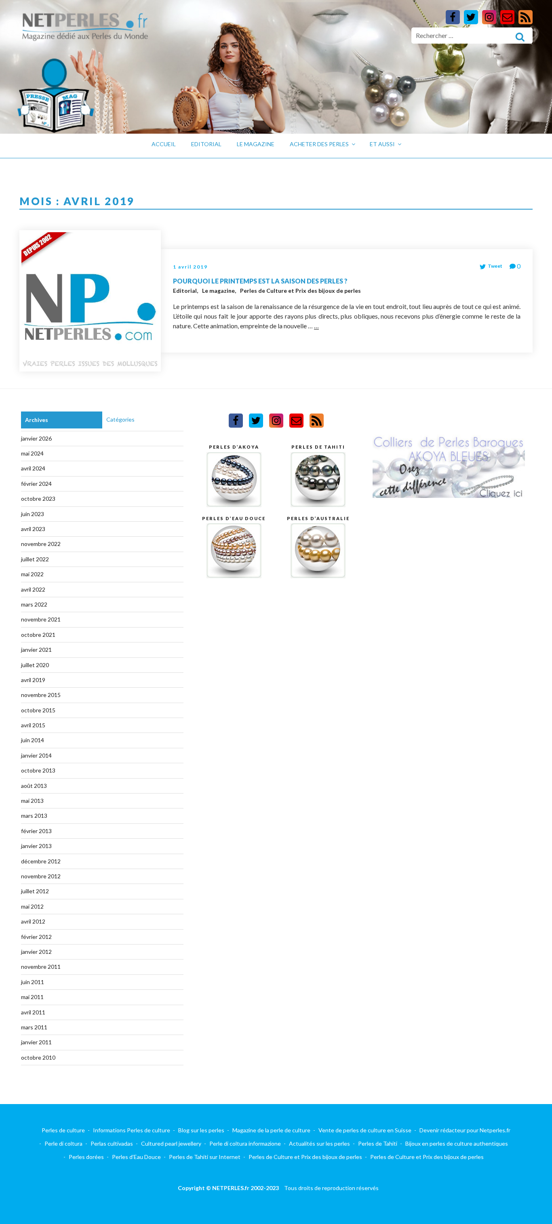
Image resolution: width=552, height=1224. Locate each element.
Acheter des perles (319, 144)
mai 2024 (32, 453)
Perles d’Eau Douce (136, 1156)
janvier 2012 (36, 951)
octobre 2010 (38, 1057)
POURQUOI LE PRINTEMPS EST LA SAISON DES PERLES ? (260, 281)
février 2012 (36, 936)
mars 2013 (34, 815)
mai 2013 (32, 800)
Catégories (120, 419)
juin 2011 (32, 981)
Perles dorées (86, 1156)
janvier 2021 (36, 649)
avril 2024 (33, 468)
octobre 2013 (38, 770)
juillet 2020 (35, 664)
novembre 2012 (41, 876)
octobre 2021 (38, 634)
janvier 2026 (36, 438)
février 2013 (36, 830)
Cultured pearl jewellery (171, 1143)
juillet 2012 (35, 891)
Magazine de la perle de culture (271, 1130)
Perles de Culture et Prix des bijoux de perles (300, 290)
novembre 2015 (41, 694)
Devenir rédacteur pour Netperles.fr (464, 1130)
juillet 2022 (35, 559)
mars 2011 (34, 1027)
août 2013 (34, 785)
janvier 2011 (36, 1042)
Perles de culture (63, 1130)
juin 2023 (32, 513)
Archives (36, 419)
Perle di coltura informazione (245, 1143)
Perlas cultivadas (112, 1143)
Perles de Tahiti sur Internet (204, 1156)
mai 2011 (32, 996)
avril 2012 (33, 921)
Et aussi (382, 144)
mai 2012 (32, 906)
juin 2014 (32, 740)
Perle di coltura (63, 1143)
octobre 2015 (38, 710)
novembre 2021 (41, 619)
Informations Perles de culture (131, 1130)
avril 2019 (33, 679)
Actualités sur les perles (319, 1143)
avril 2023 (33, 528)
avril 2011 (33, 1012)
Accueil (164, 144)
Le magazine (255, 144)
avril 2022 (33, 589)
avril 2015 (33, 725)
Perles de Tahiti (377, 1143)
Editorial (206, 144)
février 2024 (36, 483)
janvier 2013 (36, 845)
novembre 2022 (41, 543)
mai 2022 (32, 574)
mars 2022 (34, 604)
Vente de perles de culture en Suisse (364, 1130)
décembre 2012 (41, 861)
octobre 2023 (38, 498)
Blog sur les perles (201, 1130)
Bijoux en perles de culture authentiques (456, 1143)
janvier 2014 (36, 755)
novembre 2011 (41, 966)
